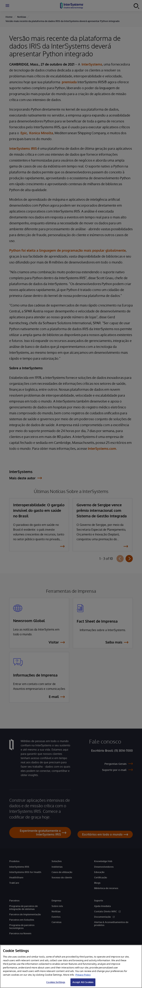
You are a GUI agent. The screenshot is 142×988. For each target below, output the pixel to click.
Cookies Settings (55, 982)
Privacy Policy (83, 974)
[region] (71, 966)
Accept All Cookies (82, 982)
